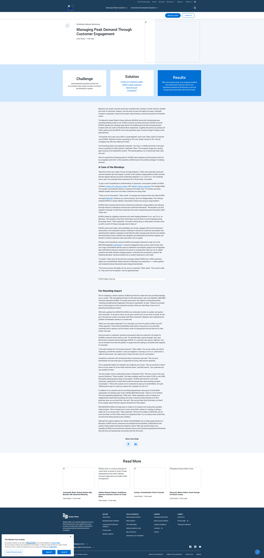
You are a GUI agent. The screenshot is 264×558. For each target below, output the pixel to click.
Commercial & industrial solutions (110, 525)
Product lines (107, 530)
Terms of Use (189, 554)
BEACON (109, 198)
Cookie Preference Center (14, 552)
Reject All (49, 552)
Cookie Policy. (53, 547)
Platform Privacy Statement (174, 554)
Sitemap (198, 554)
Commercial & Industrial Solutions (143, 8)
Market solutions (108, 534)
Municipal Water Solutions (115, 8)
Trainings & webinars (184, 524)
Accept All (64, 552)
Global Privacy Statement (156, 554)
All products (106, 517)
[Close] (70, 536)
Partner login (181, 521)
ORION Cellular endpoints (131, 85)
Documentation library (133, 517)
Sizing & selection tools (133, 528)
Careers (156, 532)
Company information (161, 517)
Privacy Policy (56, 543)
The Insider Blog (131, 524)
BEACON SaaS (132, 88)
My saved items (131, 532)
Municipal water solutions (111, 521)
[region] (38, 545)
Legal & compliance (160, 524)
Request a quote (173, 15)
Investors (157, 528)
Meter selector (130, 521)
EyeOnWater (132, 91)
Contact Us (181, 517)
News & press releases (161, 521)
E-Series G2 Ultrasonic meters (132, 82)
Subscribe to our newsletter (135, 535)
